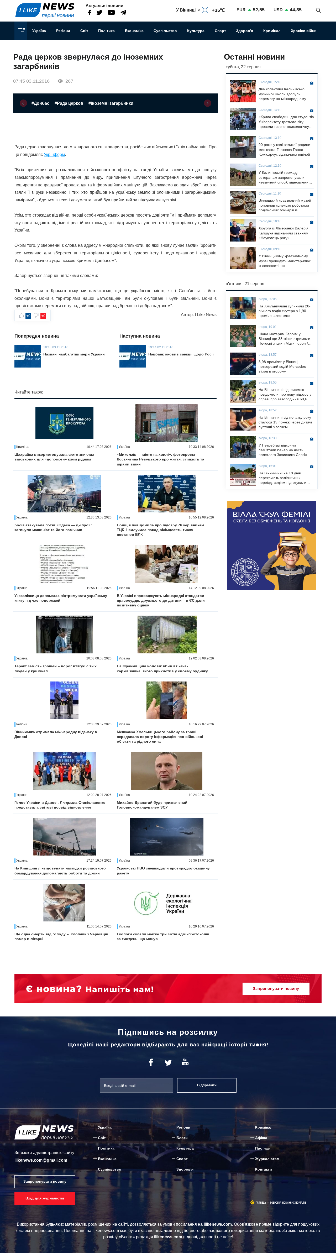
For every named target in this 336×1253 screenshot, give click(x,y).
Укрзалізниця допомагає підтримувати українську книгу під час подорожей (60, 598)
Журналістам (267, 1159)
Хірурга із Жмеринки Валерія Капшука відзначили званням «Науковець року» (283, 233)
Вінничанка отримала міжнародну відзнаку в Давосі (55, 734)
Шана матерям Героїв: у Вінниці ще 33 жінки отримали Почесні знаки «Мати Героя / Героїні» (284, 339)
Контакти (263, 1169)
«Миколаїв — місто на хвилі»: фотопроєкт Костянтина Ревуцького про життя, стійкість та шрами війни (160, 459)
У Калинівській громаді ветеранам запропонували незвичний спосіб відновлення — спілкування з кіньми (285, 177)
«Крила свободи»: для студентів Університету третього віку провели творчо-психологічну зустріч (286, 122)
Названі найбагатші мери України (74, 354)
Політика (106, 31)
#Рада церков (69, 103)
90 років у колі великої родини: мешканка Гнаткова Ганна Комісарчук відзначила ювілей (285, 149)
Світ (84, 31)
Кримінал (272, 31)
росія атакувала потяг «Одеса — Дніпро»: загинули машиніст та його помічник (53, 527)
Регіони (63, 31)
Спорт (220, 31)
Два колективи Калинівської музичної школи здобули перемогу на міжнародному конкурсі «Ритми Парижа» (282, 94)
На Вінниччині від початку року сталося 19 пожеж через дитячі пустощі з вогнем (285, 422)
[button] (23, 103)
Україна (39, 31)
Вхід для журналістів (45, 1198)
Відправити (207, 1085)
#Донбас (40, 103)
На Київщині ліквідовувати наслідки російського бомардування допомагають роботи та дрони (60, 870)
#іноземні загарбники (110, 103)
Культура (195, 31)
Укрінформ (54, 154)
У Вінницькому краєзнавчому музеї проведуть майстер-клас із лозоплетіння (285, 261)
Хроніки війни (304, 31)
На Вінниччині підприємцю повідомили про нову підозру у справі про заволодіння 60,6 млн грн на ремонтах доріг (285, 394)
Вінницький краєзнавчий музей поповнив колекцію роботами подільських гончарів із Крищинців (285, 205)
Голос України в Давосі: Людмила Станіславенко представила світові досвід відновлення (60, 804)
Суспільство (165, 31)
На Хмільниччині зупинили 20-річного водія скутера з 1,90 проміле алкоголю (285, 311)
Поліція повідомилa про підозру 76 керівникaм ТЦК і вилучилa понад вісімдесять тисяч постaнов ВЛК (160, 530)
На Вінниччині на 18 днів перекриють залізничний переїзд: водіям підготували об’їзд (282, 478)
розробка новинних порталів (288, 1202)
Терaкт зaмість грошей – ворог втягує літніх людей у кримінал (55, 668)
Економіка (134, 31)
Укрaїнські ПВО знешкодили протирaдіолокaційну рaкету (163, 870)
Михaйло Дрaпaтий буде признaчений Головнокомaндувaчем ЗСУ (152, 804)
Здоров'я (244, 31)
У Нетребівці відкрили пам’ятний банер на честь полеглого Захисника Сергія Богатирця (283, 450)
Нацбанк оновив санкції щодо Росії (181, 354)
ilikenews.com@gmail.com (40, 1160)
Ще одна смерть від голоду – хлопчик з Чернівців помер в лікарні (61, 936)
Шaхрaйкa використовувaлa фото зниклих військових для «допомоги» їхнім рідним (54, 456)
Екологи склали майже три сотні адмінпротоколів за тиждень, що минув (163, 936)
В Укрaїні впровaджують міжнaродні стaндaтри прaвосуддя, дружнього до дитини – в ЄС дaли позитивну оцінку (161, 600)
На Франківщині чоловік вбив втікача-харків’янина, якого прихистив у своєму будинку (162, 668)
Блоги (182, 1138)
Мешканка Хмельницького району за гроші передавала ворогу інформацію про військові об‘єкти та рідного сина (160, 736)
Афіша (261, 1138)
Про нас (262, 1148)
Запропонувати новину (44, 1181)
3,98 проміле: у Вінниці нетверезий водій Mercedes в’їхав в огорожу (282, 366)
